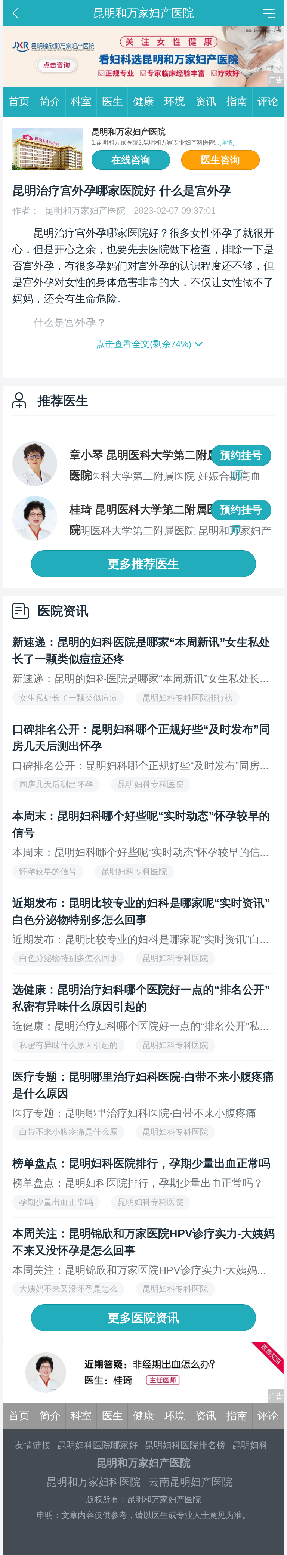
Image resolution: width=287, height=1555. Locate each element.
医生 (112, 101)
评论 (267, 101)
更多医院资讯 (143, 1317)
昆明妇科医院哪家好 (97, 1445)
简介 (50, 101)
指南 (236, 101)
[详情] (226, 142)
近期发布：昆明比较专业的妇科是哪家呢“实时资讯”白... (140, 939)
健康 (143, 101)
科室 (81, 101)
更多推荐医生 (143, 564)
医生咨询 (220, 160)
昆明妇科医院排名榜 (185, 1445)
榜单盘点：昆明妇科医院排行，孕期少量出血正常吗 (141, 1163)
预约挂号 (241, 455)
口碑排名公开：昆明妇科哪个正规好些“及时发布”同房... (140, 766)
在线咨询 (130, 160)
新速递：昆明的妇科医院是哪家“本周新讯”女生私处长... (140, 678)
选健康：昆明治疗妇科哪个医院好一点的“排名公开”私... (140, 1026)
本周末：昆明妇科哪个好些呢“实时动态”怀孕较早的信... (140, 852)
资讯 (205, 101)
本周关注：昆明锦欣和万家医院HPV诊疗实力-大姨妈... (139, 1270)
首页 (19, 101)
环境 (174, 101)
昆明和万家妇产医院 (129, 131)
